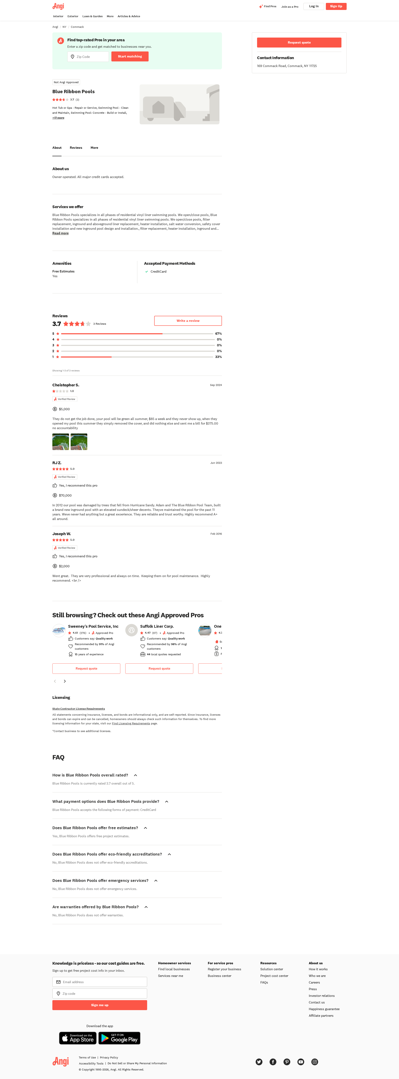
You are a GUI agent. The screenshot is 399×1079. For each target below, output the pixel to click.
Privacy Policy (109, 1057)
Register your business (224, 969)
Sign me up (99, 1005)
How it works (318, 969)
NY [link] (64, 27)
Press (313, 989)
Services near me (170, 976)
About (57, 147)
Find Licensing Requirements (131, 723)
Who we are (317, 976)
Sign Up (336, 6)
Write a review (188, 321)
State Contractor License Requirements (78, 709)
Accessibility (91, 1063)
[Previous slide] (54, 681)
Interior (58, 16)
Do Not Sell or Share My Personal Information (137, 1063)
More (110, 16)
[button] (60, 441)
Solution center (271, 969)
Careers (314, 982)
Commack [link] (77, 27)
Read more (60, 233)
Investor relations (322, 996)
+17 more (58, 118)
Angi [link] (55, 27)
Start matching (130, 56)
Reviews (76, 147)
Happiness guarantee (324, 1009)
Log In (314, 6)
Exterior (73, 16)
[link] (86, 641)
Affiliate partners (321, 1015)
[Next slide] (64, 681)
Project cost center (274, 976)
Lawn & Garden (93, 16)
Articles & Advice (129, 16)
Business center (219, 976)
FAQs (264, 982)
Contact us (317, 1002)
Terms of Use (87, 1057)
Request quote (86, 668)
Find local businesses (174, 969)
